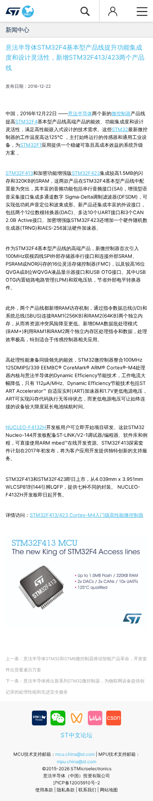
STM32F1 (31, 145)
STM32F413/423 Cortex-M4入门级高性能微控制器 (86, 515)
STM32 (120, 129)
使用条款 (44, 789)
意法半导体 (80, 113)
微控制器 (121, 113)
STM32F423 (86, 173)
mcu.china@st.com (75, 754)
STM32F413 (19, 173)
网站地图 (109, 789)
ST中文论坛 (76, 735)
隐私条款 (66, 789)
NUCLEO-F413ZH (26, 427)
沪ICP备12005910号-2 (76, 782)
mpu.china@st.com (76, 761)
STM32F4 (26, 121)
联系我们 (87, 789)
